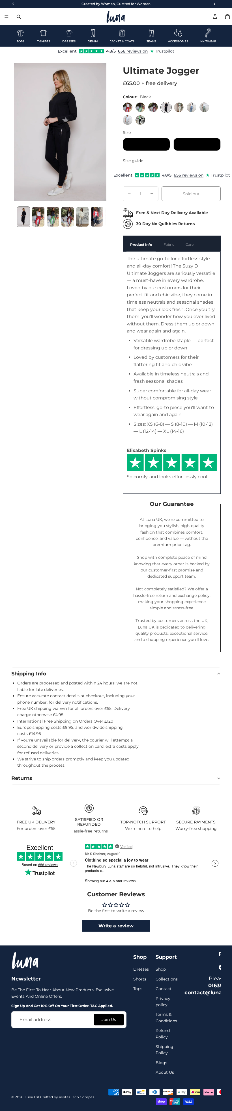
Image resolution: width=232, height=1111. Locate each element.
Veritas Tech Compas (76, 1097)
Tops (137, 988)
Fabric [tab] (169, 244)
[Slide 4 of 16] (67, 217)
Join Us (109, 1019)
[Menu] (6, 16)
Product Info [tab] (141, 244)
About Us (165, 1072)
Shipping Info (28, 674)
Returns (21, 778)
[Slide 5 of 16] (82, 217)
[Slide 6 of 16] (97, 217)
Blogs (161, 1062)
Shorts (139, 978)
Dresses (141, 969)
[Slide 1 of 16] (23, 217)
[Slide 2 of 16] (38, 217)
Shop (161, 969)
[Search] (18, 16)
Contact (163, 988)
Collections (167, 978)
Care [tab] (190, 244)
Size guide (133, 160)
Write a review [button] (116, 926)
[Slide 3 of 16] (53, 217)
